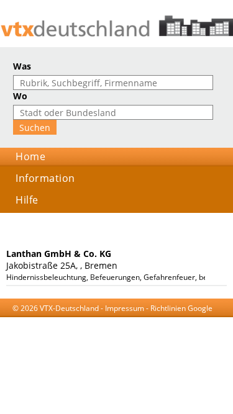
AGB (68, 320)
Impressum (124, 308)
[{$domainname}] (116, 26)
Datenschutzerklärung (120, 320)
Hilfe (27, 200)
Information (45, 178)
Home (30, 156)
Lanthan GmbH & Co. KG (58, 253)
